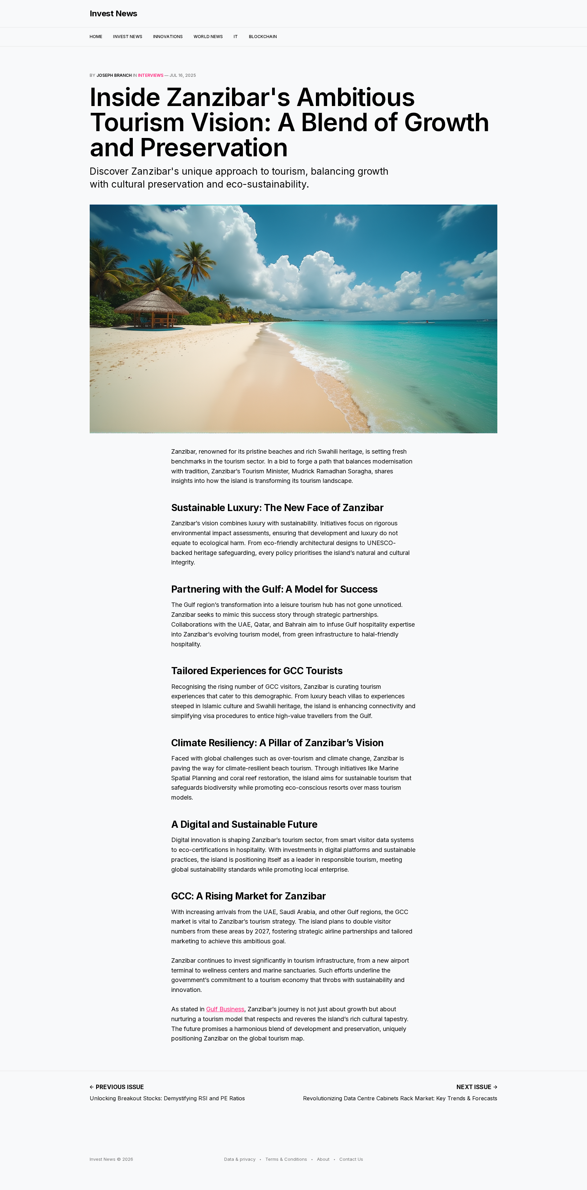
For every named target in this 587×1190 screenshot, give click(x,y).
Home (96, 36)
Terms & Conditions (286, 1159)
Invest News (113, 14)
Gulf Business (225, 1009)
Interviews (150, 75)
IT (236, 36)
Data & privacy (239, 1159)
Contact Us (351, 1159)
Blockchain (263, 36)
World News (208, 36)
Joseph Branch (114, 75)
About (323, 1159)
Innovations (168, 36)
